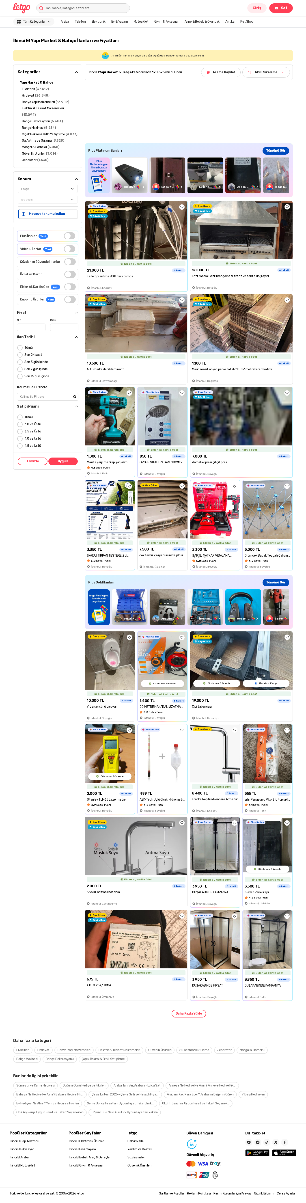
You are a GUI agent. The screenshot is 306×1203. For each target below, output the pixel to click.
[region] (188, 175)
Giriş (257, 8)
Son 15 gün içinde (36, 376)
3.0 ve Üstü (32, 424)
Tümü (28, 348)
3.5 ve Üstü (32, 431)
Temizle (32, 461)
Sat (284, 8)
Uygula (63, 461)
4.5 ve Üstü (32, 446)
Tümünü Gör (276, 151)
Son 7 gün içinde (36, 369)
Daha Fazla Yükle (189, 1013)
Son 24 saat (33, 355)
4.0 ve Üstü (32, 439)
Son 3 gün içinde (36, 362)
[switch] (69, 235)
